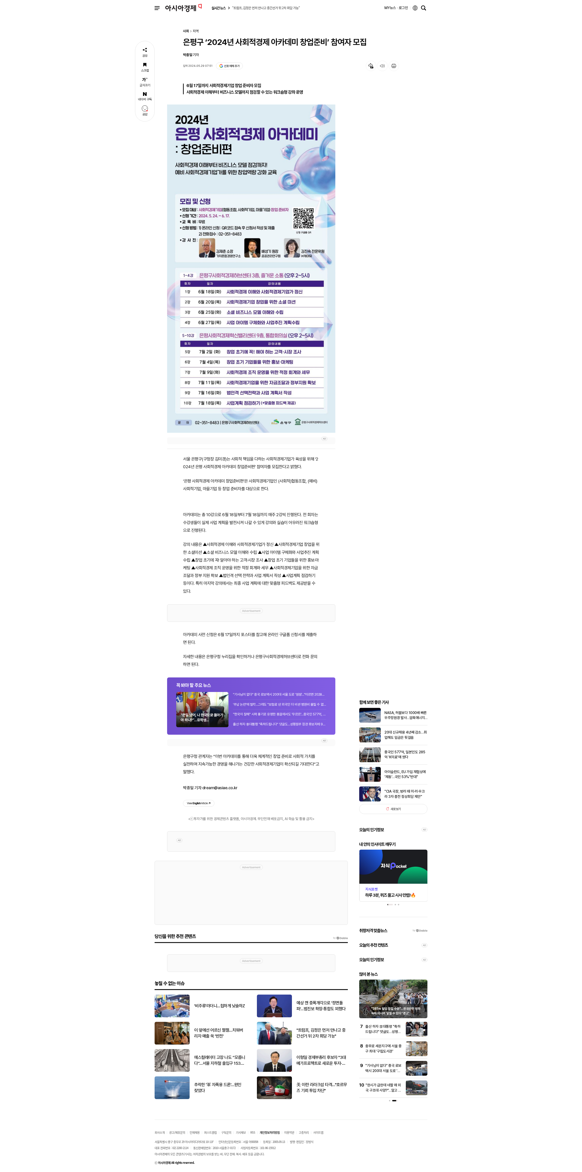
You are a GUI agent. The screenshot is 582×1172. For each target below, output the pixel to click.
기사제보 (241, 1132)
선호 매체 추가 (231, 66)
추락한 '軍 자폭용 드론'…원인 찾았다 (217, 1087)
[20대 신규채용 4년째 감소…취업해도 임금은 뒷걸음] (370, 741)
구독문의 (226, 1132)
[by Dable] (340, 938)
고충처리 (304, 1132)
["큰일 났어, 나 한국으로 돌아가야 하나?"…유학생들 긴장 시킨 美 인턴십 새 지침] (416, 1074)
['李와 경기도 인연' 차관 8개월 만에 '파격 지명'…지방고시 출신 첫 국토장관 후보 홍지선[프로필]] (416, 1055)
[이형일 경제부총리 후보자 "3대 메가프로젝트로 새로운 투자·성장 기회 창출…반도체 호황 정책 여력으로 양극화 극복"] (274, 1070)
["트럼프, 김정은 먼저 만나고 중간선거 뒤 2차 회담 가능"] (274, 1043)
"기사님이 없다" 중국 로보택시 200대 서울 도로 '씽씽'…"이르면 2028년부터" (279, 694)
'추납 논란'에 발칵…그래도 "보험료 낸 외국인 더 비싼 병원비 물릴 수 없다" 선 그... (279, 704)
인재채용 (195, 1132)
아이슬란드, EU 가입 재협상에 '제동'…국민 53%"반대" (405, 774)
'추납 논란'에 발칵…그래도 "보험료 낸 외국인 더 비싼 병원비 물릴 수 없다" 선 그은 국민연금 (396, 1013)
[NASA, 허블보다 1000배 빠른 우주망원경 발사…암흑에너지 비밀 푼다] (370, 721)
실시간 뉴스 (218, 8)
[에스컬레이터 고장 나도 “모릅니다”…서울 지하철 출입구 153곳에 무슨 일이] (172, 1070)
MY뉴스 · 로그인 (396, 8)
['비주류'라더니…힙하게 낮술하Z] (172, 1016)
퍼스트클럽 (210, 1132)
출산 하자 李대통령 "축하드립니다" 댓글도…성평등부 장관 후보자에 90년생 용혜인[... (279, 724)
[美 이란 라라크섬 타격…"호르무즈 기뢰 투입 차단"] (274, 1098)
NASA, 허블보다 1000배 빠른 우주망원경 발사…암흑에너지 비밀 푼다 (405, 715)
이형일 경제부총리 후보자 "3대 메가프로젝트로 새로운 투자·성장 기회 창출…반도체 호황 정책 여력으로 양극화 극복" (321, 1061)
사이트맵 (318, 1132)
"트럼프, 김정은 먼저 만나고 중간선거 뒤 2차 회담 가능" (320, 1033)
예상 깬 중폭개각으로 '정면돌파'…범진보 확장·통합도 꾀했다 (321, 1006)
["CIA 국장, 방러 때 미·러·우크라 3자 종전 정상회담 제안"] (370, 800)
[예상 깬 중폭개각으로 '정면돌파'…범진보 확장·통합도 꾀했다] (274, 1016)
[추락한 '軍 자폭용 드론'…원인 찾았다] (172, 1098)
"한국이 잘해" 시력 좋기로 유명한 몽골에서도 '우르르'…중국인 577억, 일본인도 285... (279, 714)
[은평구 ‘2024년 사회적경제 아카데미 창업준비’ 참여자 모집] (251, 269)
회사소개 (160, 1132)
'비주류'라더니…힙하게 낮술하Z (219, 1005)
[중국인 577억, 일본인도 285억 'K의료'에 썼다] (370, 761)
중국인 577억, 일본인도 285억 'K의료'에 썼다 (404, 754)
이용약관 (289, 1132)
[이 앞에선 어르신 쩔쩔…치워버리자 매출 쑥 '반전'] (172, 1043)
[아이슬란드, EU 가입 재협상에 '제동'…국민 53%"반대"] (370, 780)
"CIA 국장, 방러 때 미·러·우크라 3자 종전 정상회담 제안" (404, 794)
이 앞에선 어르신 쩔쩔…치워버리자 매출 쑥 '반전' (218, 1033)
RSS (252, 1132)
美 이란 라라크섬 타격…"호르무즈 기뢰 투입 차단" (321, 1087)
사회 (186, 31)
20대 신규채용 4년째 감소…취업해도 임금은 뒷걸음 (405, 734)
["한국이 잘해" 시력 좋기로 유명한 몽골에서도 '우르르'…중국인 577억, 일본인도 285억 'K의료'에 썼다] (416, 1094)
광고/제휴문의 (177, 1132)
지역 (196, 31)
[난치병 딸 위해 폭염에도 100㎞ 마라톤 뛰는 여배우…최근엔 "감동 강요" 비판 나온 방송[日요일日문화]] (416, 1035)
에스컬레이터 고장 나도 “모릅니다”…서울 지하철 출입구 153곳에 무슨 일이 (219, 1061)
